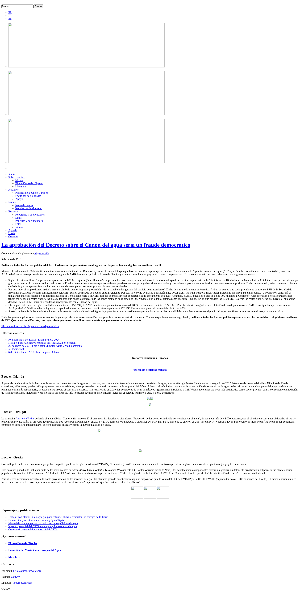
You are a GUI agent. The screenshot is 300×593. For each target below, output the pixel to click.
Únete (11, 233)
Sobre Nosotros (16, 177)
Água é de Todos (24, 418)
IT (9, 15)
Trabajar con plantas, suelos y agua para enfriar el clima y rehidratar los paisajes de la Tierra (58, 516)
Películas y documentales (29, 220)
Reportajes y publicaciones (30, 214)
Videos (19, 227)
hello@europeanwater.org (27, 570)
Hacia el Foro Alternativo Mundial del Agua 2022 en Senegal (42, 342)
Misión (19, 180)
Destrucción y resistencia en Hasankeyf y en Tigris (36, 520)
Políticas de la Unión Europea (31, 192)
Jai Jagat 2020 (16, 348)
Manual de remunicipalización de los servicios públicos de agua (43, 523)
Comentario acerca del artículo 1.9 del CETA (33, 529)
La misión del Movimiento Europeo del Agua (34, 550)
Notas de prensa (24, 205)
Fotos (18, 223)
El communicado (30, 326)
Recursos (13, 211)
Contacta (13, 236)
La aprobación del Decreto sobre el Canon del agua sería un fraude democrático (95, 245)
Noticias (12, 202)
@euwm (15, 576)
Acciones (13, 189)
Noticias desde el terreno (28, 208)
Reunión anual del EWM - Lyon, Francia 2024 (34, 339)
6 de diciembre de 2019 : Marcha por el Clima (33, 352)
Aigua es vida (41, 253)
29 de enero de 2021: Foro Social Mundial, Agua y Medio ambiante (45, 345)
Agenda (12, 230)
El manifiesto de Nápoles (29, 183)
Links (18, 217)
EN (10, 18)
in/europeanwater (22, 582)
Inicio (11, 174)
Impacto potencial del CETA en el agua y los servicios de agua (42, 526)
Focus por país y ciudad (28, 195)
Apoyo (19, 198)
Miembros (20, 186)
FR (10, 12)
